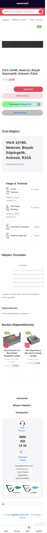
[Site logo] (22, 4)
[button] (5, 345)
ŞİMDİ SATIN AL (22, 96)
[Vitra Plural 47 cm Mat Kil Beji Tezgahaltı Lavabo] (12, 339)
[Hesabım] (42, 3)
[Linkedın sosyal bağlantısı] (12, 122)
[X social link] (6, 122)
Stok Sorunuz (20, 113)
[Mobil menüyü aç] (3, 3)
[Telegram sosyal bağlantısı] (16, 122)
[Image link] (38, 104)
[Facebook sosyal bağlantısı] (3, 122)
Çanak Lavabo (33, 359)
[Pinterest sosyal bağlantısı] (9, 122)
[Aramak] (41, 12)
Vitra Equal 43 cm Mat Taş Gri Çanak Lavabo (33, 353)
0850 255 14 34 (22, 441)
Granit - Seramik (36, 20)
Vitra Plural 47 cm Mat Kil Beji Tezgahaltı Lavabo (12, 353)
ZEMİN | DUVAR (19, 20)
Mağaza (5, 20)
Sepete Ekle (28, 89)
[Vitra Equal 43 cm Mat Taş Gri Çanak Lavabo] (33, 339)
